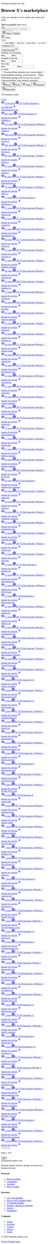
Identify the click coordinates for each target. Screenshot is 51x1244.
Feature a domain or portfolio (20, 1205)
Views (28, 85)
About (9, 1221)
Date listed (10, 90)
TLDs (18, 85)
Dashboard (12, 1210)
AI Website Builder (15, 1203)
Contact (10, 1227)
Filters (8, 33)
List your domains (15, 1198)
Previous (5, 1148)
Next (4, 1158)
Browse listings (14, 1179)
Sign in (10, 1208)
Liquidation (12, 1181)
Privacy (10, 1229)
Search (16, 33)
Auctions (11, 1184)
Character (40, 85)
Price (8, 85)
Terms (9, 1232)
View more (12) (8, 50)
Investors (11, 1224)
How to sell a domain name (19, 1200)
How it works (13, 1186)
